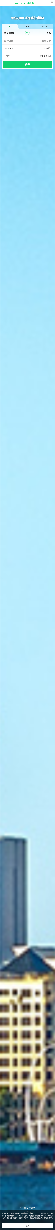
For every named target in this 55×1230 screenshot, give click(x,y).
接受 (27, 1226)
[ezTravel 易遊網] (27, 3)
